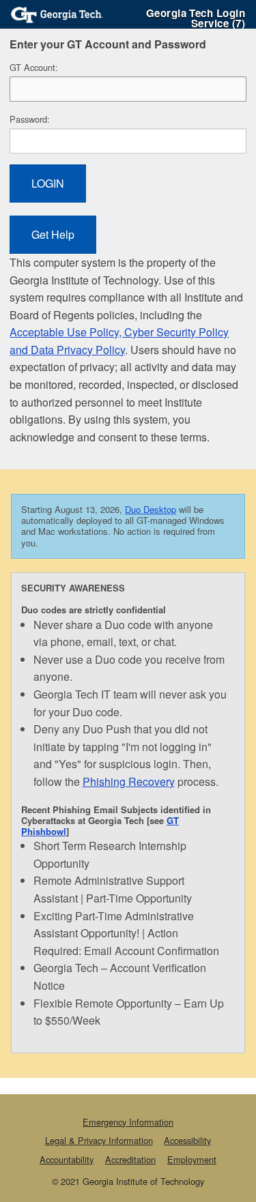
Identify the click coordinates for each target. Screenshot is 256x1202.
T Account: (34, 67)
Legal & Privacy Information (99, 1140)
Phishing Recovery (129, 781)
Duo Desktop (150, 509)
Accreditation (130, 1159)
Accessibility (187, 1140)
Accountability (67, 1159)
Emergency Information (128, 1121)
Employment (191, 1159)
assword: (30, 119)
